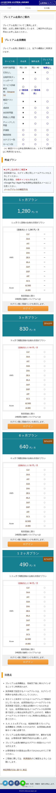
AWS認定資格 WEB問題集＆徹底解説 (15, 2)
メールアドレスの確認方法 (16, 189)
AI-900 (28, 290)
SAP (28, 267)
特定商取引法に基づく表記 (15, 770)
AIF (28, 243)
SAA (28, 239)
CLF (28, 234)
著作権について (27, 786)
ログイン (28, 308)
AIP (28, 276)
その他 (46, 8)
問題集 (28, 8)
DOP (28, 272)
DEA (28, 257)
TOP (9, 8)
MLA (28, 262)
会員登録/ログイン (47, 3)
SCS (28, 281)
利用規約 (27, 758)
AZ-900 (28, 286)
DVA (28, 253)
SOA (28, 248)
